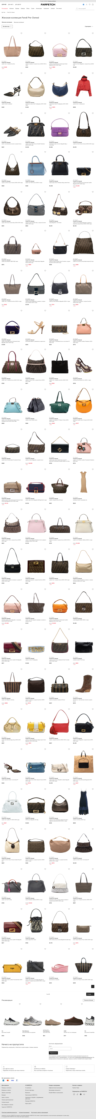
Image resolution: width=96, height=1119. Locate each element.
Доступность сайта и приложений (39, 1112)
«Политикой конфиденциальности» (83, 1057)
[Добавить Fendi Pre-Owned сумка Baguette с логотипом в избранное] (69, 192)
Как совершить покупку (7, 1104)
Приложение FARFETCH (31, 1095)
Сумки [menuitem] (32, 8)
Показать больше (88, 1000)
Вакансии (27, 1092)
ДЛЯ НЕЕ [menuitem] (4, 4)
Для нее (3, 12)
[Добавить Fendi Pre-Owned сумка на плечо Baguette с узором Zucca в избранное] (45, 429)
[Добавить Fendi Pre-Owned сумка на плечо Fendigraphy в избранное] (45, 629)
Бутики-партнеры (29, 1090)
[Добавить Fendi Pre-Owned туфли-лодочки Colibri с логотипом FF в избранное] (21, 749)
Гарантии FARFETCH (7, 1107)
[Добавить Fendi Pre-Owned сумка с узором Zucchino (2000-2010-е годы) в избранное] (69, 709)
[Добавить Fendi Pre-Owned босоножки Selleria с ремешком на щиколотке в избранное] (45, 310)
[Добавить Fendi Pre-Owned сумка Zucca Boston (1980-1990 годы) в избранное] (21, 230)
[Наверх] (92, 986)
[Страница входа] (86, 4)
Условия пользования (24, 1112)
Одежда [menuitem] (23, 8)
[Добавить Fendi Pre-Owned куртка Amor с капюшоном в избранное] (92, 73)
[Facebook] (80, 1094)
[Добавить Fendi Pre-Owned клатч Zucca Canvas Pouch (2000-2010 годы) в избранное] (92, 909)
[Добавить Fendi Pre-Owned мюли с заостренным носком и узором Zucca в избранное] (21, 113)
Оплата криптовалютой (7, 1099)
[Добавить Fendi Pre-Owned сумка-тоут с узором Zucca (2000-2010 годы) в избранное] (21, 349)
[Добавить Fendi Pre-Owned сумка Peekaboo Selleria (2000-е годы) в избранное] (45, 869)
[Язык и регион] (83, 4)
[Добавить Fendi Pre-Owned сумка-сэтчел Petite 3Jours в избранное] (45, 389)
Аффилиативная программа (55, 1087)
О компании (28, 1087)
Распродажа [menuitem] (5, 8)
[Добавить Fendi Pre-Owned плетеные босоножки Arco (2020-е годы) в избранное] (92, 349)
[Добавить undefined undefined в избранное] (19, 1004)
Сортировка (88, 26)
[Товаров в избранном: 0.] (89, 4)
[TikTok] (77, 1094)
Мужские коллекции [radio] (19, 22)
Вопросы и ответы (39, 1068)
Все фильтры (6, 26)
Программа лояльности (54, 1090)
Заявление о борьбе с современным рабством (34, 1098)
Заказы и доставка (6, 1092)
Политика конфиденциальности (9, 1112)
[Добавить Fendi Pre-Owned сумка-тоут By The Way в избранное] (21, 869)
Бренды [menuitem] (17, 8)
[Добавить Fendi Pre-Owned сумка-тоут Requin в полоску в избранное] (21, 669)
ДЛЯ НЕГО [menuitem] (10, 4)
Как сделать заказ (8, 1068)
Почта (50, 1046)
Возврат (4, 1095)
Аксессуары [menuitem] (39, 8)
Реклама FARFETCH (30, 1101)
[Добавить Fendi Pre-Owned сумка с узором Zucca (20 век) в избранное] (69, 469)
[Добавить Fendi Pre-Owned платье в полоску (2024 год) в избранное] (92, 789)
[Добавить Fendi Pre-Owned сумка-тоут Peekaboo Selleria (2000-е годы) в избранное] (92, 509)
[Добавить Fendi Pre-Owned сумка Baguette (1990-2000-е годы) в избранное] (92, 589)
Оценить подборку (52, 1)
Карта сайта (28, 1103)
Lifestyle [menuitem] (53, 8)
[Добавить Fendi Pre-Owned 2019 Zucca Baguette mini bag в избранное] (45, 789)
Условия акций (5, 1102)
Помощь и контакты (6, 1087)
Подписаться (53, 1052)
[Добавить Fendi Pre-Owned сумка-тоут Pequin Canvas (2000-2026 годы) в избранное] (92, 949)
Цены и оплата (5, 1097)
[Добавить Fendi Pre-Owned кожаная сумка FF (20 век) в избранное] (92, 629)
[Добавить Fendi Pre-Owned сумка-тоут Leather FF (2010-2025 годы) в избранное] (21, 789)
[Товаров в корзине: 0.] (92, 4)
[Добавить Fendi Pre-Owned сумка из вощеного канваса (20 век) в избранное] (69, 669)
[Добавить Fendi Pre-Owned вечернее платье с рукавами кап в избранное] (92, 469)
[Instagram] (74, 1094)
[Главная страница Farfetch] (48, 4)
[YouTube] (84, 1094)
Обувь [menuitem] (27, 8)
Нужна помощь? (70, 1068)
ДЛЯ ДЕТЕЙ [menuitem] (18, 4)
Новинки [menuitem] (11, 8)
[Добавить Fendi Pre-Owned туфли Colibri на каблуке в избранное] (21, 73)
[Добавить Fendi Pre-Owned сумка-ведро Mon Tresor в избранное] (45, 909)
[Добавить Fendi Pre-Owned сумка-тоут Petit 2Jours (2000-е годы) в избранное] (45, 152)
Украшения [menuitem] (46, 8)
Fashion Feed (75, 1087)
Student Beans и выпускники (56, 1092)
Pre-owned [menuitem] (59, 8)
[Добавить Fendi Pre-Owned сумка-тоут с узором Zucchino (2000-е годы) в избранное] (21, 270)
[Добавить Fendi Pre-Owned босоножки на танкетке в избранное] (69, 949)
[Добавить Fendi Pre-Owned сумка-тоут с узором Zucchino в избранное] (21, 33)
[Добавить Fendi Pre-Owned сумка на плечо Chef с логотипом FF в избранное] (92, 829)
